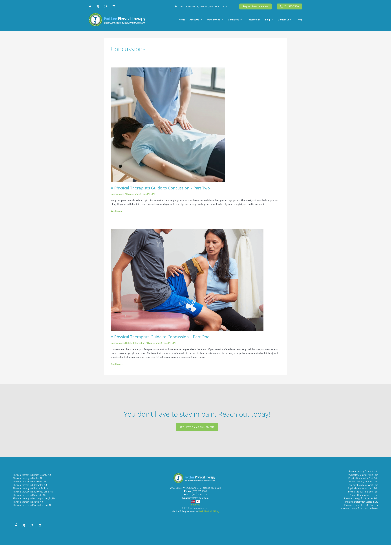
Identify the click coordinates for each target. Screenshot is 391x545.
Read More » (117, 211)
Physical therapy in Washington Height (32, 498)
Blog (267, 19)
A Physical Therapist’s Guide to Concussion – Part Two (160, 188)
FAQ (300, 19)
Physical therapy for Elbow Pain (362, 491)
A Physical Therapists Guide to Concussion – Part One (160, 337)
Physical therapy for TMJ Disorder (361, 505)
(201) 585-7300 (199, 491)
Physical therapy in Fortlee (26, 478)
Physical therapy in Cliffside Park (29, 488)
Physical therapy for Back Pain (363, 471)
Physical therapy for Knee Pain (363, 481)
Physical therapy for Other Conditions (359, 508)
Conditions (233, 19)
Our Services (213, 19)
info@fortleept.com (198, 498)
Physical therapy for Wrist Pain (363, 485)
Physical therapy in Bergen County (30, 475)
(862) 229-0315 (199, 494)
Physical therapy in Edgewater (28, 485)
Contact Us (283, 19)
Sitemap (195, 504)
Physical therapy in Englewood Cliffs (31, 491)
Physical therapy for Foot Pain (363, 478)
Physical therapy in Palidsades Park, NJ (32, 505)
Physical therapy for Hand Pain (362, 488)
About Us (194, 19)
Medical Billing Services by (185, 511)
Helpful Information (135, 343)
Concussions (117, 194)
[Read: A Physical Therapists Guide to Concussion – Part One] (187, 279)
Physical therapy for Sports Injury (361, 501)
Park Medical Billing (208, 511)
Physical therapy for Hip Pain (363, 495)
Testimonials (254, 19)
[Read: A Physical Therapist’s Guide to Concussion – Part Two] (168, 124)
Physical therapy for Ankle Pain (362, 475)
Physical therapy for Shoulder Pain (361, 498)
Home (182, 19)
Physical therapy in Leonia (26, 501)
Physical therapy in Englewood (28, 481)
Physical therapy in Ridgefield (27, 495)
